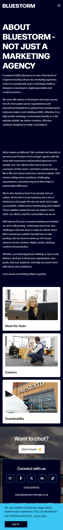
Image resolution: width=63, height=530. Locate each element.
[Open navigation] (59, 6)
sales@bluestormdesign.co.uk (31, 494)
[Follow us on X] (31, 478)
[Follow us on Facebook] (21, 478)
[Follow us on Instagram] (10, 478)
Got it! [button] (15, 524)
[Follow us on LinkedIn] (42, 478)
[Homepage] (19, 6)
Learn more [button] (40, 516)
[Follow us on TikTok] (53, 478)
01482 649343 (31, 487)
